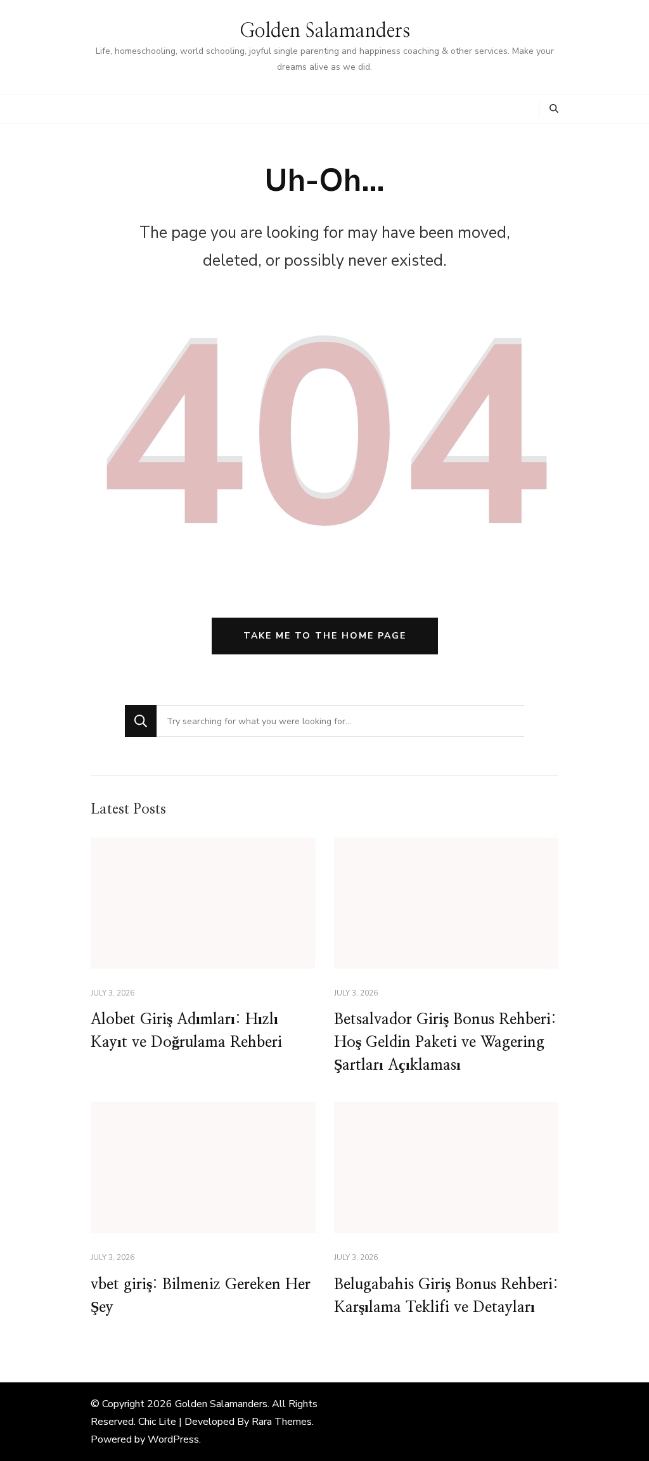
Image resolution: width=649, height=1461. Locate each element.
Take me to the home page (324, 636)
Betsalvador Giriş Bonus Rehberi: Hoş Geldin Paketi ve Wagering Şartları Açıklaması (445, 1042)
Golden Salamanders (325, 31)
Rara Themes (282, 1422)
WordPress (173, 1439)
